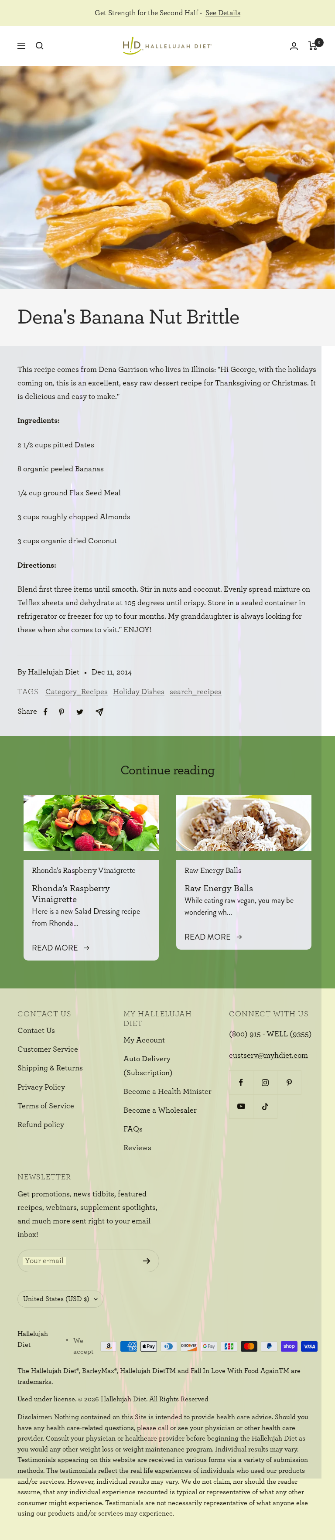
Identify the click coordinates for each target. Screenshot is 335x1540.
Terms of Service (45, 1106)
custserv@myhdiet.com (268, 1056)
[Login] (294, 46)
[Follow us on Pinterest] (289, 1082)
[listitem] (46, 711)
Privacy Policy (41, 1087)
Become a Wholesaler (160, 1110)
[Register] (146, 1261)
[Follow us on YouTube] (241, 1106)
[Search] (40, 46)
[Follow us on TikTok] (265, 1106)
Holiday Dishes (138, 692)
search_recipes (196, 692)
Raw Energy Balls (213, 871)
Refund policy (40, 1125)
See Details (222, 13)
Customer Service (47, 1049)
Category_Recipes (76, 692)
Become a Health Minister (167, 1092)
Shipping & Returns (50, 1068)
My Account (144, 1040)
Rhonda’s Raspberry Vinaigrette (84, 871)
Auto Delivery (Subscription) (148, 1066)
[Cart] (313, 45)
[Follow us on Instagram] (265, 1082)
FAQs (133, 1129)
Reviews (137, 1148)
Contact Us (36, 1031)
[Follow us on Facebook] (241, 1082)
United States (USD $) (56, 1298)
